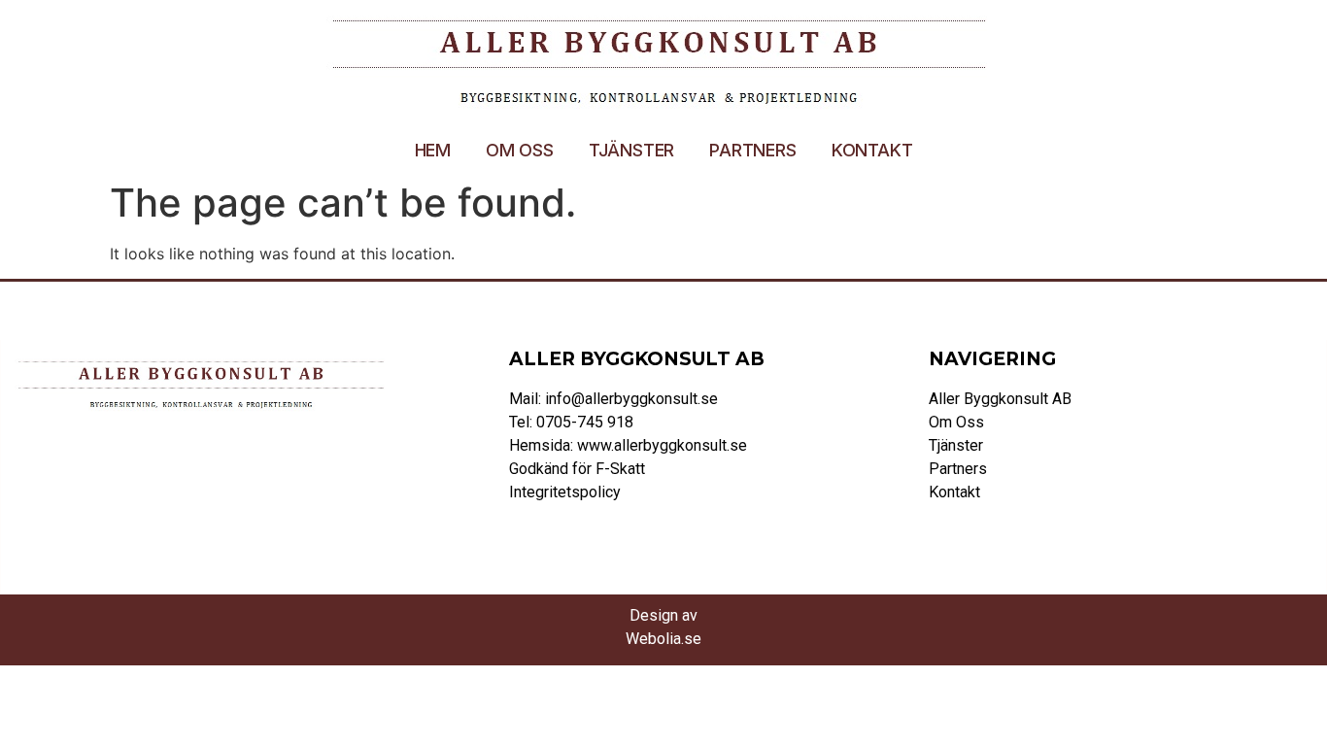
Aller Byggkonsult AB (1000, 399)
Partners (752, 150)
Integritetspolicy (565, 492)
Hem (433, 150)
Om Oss (520, 150)
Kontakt (872, 150)
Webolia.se (663, 638)
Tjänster (631, 150)
